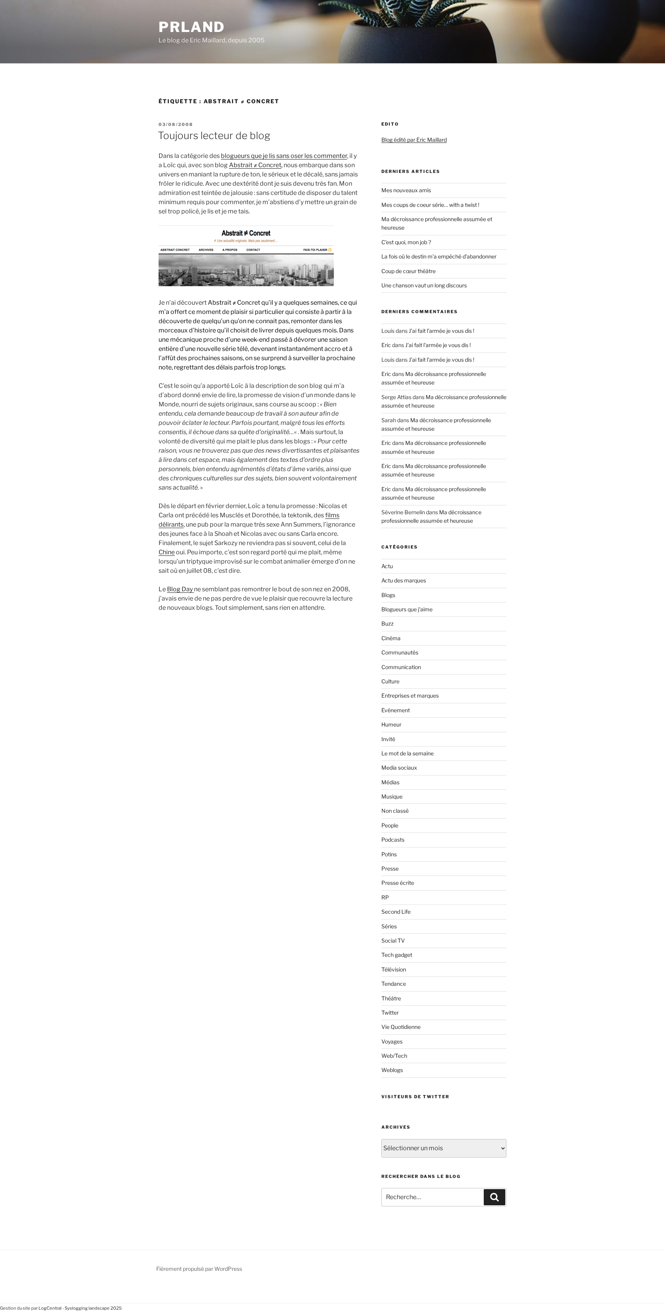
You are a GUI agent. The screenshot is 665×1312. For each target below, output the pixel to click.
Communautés (399, 652)
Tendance (393, 983)
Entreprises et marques (410, 695)
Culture (390, 681)
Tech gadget (396, 954)
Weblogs (392, 1070)
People (389, 825)
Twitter (390, 1012)
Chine (167, 552)
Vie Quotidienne (401, 1026)
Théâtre (391, 998)
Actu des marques (403, 580)
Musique (392, 796)
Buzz (387, 623)
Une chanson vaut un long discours (424, 285)
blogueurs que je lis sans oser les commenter (284, 155)
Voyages (392, 1041)
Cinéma (391, 638)
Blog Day (180, 589)
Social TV (393, 940)
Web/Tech (394, 1055)
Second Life (396, 911)
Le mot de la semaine (407, 753)
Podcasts (392, 839)
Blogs (388, 595)
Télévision (393, 969)
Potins (389, 854)
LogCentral (50, 1308)
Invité (388, 739)
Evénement (395, 710)
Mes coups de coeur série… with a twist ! (430, 204)
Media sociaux (399, 767)
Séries (389, 926)
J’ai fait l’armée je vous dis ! (441, 330)
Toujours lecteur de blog (214, 135)
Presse (390, 868)
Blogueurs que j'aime (407, 609)
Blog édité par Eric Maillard (414, 139)
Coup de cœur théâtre (408, 271)
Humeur (391, 724)
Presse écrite (397, 882)
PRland (192, 26)
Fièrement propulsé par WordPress (199, 1268)
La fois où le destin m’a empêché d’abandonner (438, 256)
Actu (387, 566)
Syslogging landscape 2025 (93, 1308)
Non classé (395, 810)
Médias (390, 782)
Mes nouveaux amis (406, 190)
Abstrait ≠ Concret (255, 165)
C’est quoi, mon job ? (406, 242)
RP (385, 897)
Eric (386, 345)
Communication (401, 667)
